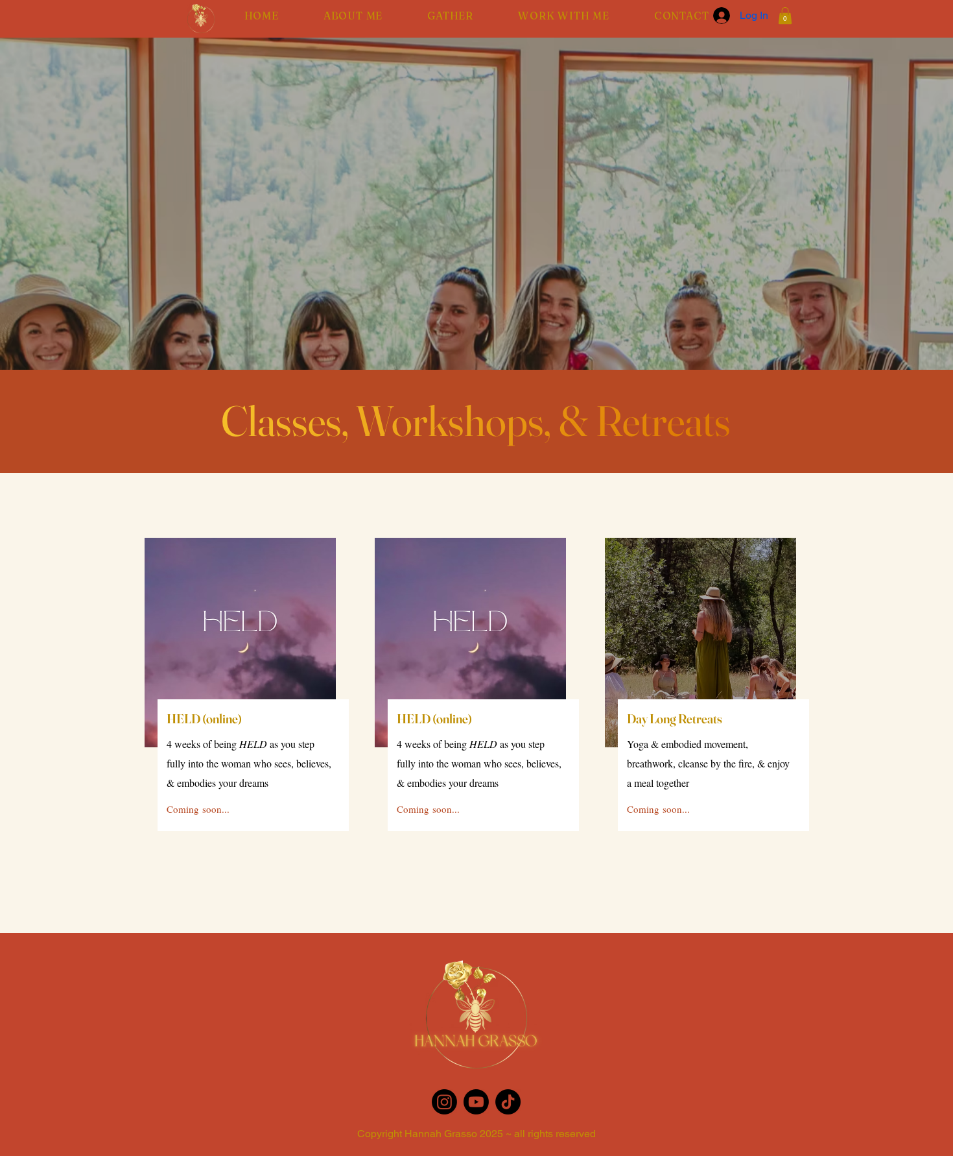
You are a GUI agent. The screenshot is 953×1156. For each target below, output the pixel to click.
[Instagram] (444, 1101)
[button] (564, 16)
